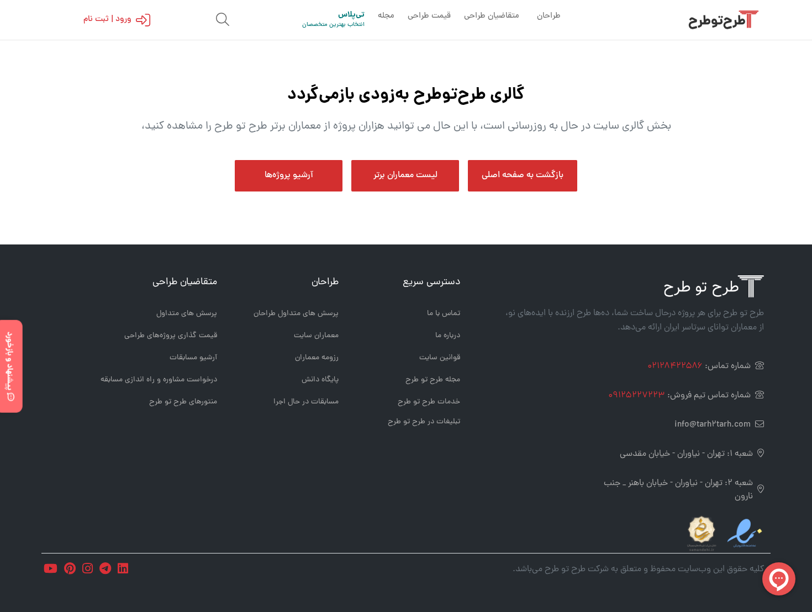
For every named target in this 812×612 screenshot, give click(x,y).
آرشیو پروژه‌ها (289, 175)
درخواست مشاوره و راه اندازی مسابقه (159, 380)
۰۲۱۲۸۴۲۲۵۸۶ (675, 366)
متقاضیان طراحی (491, 16)
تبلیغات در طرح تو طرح (424, 422)
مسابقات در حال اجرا (306, 402)
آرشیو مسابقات (193, 358)
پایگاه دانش (320, 380)
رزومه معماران (317, 358)
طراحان (549, 16)
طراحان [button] (325, 282)
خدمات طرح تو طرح (429, 402)
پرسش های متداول (186, 314)
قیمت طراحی (429, 16)
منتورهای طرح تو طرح (183, 402)
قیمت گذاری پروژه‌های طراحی (170, 336)
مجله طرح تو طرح (432, 380)
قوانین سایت (439, 358)
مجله (386, 16)
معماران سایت (316, 336)
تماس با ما (443, 314)
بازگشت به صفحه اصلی (522, 175)
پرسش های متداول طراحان (296, 314)
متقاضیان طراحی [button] (184, 282)
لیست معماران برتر (405, 175)
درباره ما (447, 336)
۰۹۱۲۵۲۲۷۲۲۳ (636, 395)
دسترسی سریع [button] (431, 282)
